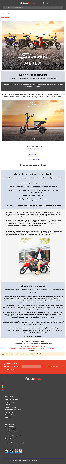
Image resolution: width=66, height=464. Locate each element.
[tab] (33, 397)
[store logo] (27, 3)
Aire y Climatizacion (11, 399)
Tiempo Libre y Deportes (13, 409)
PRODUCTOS (9, 396)
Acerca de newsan (9, 424)
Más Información (33, 159)
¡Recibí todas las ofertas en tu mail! (11, 367)
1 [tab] (32, 139)
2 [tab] (34, 139)
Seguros (7, 417)
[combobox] (33, 7)
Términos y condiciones (10, 430)
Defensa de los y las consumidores (13, 435)
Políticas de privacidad (10, 428)
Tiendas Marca (10, 414)
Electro (7, 404)
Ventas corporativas (9, 426)
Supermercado (10, 412)
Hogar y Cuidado (10, 407)
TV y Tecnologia (10, 402)
